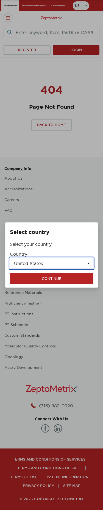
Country (18, 254)
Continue (52, 278)
